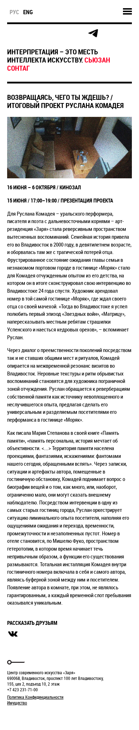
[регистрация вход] (29, 33)
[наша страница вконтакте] (61, 33)
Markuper (25, 716)
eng (28, 12)
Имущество (17, 702)
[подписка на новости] (13, 33)
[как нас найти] (45, 33)
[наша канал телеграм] (93, 33)
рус (14, 12)
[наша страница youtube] (77, 33)
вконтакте (13, 634)
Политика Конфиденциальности (35, 697)
